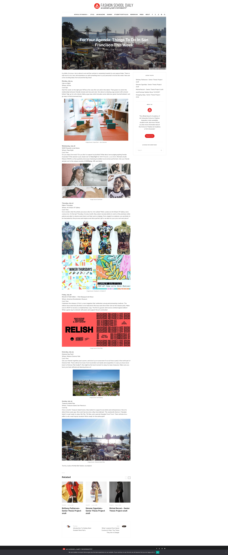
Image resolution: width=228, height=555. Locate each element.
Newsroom (134, 14)
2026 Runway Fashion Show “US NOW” (148, 92)
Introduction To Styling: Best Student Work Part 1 (82, 528)
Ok (157, 552)
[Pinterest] (161, 14)
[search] (161, 150)
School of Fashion (80, 14)
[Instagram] (158, 14)
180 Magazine (100, 14)
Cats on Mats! (66, 83)
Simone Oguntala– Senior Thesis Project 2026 (95, 510)
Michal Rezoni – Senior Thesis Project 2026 (119, 509)
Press (141, 14)
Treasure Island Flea (68, 403)
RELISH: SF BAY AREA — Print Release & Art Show (77, 297)
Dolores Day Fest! (67, 354)
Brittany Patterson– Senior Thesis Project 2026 (71, 510)
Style (92, 14)
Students (64, 505)
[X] (155, 14)
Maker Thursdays (67, 205)
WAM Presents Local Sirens (71, 148)
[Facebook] (152, 14)
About (148, 14)
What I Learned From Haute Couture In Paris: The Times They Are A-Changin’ (110, 529)
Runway (109, 14)
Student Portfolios (121, 14)
